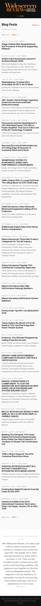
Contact (33, 601)
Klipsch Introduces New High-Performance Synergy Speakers (17, 287)
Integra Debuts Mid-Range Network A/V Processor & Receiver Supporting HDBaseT (20, 46)
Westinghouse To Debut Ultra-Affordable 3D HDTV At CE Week (17, 83)
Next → (15, 35)
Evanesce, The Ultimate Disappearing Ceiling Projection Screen (20, 338)
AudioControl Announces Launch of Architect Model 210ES (19, 59)
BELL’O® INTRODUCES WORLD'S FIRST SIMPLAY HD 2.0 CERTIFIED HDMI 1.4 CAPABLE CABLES (20, 413)
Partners (20, 603)
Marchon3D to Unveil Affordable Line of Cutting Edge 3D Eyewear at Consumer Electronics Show (19, 147)
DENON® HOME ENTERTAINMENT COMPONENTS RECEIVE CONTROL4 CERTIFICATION (19, 357)
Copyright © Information (11, 601)
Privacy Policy (25, 601)
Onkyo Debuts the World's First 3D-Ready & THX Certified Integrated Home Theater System (19, 325)
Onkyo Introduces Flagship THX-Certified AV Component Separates (19, 266)
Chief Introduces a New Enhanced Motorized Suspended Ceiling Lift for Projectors (19, 208)
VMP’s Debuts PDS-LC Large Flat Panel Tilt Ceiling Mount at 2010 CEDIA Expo (20, 181)
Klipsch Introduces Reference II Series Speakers (20, 299)
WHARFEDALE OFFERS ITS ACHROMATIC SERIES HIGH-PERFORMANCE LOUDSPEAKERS (17, 162)
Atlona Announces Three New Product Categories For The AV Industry (20, 240)
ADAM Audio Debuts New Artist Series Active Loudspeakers (20, 228)
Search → (35, 25)
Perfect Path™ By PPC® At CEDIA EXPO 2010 (20, 311)
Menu (21, 16)
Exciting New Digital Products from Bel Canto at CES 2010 (20, 490)
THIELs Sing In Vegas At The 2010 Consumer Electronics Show (18, 455)
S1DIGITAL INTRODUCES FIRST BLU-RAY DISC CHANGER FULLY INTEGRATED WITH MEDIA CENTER (19, 468)
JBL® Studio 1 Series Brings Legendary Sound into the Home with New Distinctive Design (20, 102)
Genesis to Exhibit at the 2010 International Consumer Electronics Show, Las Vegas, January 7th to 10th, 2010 (20, 505)
